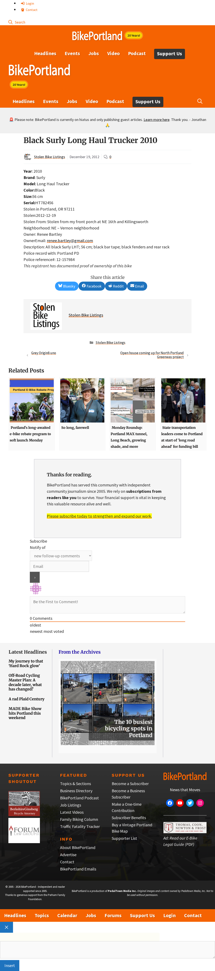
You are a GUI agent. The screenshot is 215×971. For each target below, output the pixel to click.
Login (29, 3)
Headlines (45, 53)
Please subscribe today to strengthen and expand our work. (99, 516)
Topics (42, 915)
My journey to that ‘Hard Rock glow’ (26, 663)
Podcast (137, 53)
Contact (31, 10)
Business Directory (76, 790)
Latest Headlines (28, 652)
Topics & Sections (75, 783)
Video (113, 53)
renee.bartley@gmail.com (70, 240)
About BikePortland (77, 847)
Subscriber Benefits (129, 817)
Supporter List (124, 838)
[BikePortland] (39, 71)
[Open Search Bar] (17, 22)
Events (72, 53)
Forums (113, 915)
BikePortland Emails (78, 869)
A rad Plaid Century (27, 699)
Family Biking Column (79, 819)
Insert (9, 965)
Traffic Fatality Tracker (80, 826)
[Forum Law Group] (24, 841)
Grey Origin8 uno (43, 353)
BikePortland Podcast (79, 797)
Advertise (68, 854)
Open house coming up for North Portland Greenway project (152, 355)
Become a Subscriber (130, 783)
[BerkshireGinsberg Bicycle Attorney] (24, 814)
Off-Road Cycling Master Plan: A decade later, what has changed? (25, 682)
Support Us (169, 53)
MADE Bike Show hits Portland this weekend (25, 713)
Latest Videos (72, 812)
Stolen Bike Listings (49, 156)
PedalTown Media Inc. (122, 891)
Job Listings (70, 805)
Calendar (67, 915)
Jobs (93, 53)
